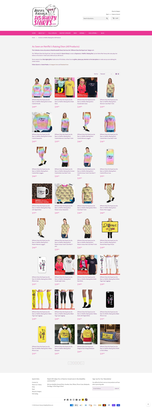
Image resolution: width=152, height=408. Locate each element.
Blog (102, 33)
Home (34, 33)
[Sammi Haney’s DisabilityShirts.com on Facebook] (68, 400)
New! (75, 33)
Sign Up (117, 388)
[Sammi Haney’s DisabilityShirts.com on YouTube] (76, 400)
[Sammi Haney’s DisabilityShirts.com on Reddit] (80, 400)
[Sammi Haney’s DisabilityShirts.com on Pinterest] (71, 400)
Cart (116, 18)
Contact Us (35, 382)
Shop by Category (65, 33)
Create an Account (116, 14)
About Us (41, 33)
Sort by (96, 74)
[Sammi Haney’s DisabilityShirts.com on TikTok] (86, 400)
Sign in (107, 14)
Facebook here (64, 64)
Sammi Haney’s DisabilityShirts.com (44, 405)
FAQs (33, 387)
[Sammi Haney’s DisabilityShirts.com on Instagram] (74, 400)
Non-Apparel (93, 33)
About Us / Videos (37, 384)
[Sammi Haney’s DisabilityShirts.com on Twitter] (65, 400)
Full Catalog (52, 33)
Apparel (82, 33)
